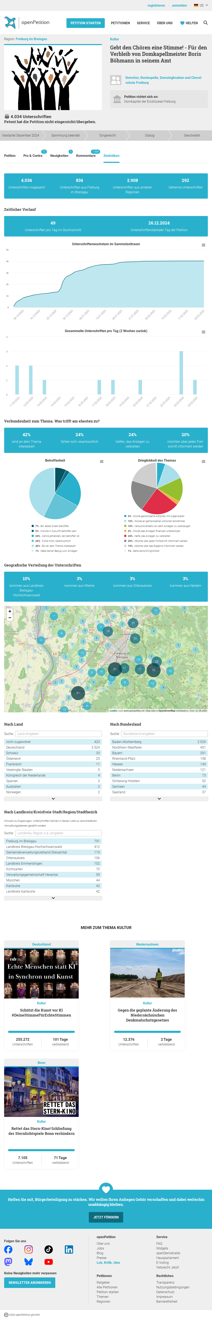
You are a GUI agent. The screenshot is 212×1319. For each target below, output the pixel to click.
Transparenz (165, 1282)
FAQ (159, 1244)
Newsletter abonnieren (30, 1283)
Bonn (41, 1063)
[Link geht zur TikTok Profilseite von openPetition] (49, 1249)
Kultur (114, 39)
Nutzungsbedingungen (172, 1287)
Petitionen (121, 23)
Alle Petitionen (107, 1287)
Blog (100, 1253)
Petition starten (86, 23)
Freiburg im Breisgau (31, 39)
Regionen (103, 1301)
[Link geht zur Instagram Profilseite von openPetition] (28, 1249)
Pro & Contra (32, 154)
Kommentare (86, 154)
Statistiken (111, 156)
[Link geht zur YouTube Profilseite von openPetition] (49, 1262)
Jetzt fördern (106, 1217)
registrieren (156, 5)
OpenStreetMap (166, 710)
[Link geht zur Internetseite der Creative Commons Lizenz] (6, 1315)
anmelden (179, 5)
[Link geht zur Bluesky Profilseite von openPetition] (28, 1262)
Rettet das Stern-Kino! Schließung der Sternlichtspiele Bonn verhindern (41, 1131)
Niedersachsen (147, 945)
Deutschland (41, 945)
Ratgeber (103, 1282)
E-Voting (162, 1263)
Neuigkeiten (59, 154)
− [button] (9, 617)
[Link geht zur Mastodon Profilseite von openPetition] (8, 1262)
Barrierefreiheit (166, 1301)
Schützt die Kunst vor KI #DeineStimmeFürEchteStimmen (41, 1013)
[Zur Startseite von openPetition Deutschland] (27, 22)
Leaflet (113, 710)
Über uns (103, 1244)
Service (143, 23)
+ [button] (9, 611)
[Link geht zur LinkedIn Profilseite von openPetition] (69, 1249)
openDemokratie (168, 1253)
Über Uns (165, 23)
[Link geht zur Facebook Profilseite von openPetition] (8, 1249)
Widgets (162, 1248)
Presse (101, 1258)
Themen (103, 1297)
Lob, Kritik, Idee (108, 1263)
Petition (10, 156)
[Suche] (205, 22)
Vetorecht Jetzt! (167, 1267)
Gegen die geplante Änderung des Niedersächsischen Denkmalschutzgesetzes (147, 1015)
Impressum (164, 1297)
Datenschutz (165, 1292)
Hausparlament (167, 1258)
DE (201, 5)
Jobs (100, 1248)
